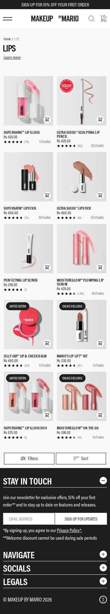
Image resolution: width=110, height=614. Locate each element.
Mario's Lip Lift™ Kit (72, 356)
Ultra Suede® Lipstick (74, 208)
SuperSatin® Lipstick (20, 208)
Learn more (12, 57)
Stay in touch (27, 480)
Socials (17, 567)
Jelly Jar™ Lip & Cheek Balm (25, 356)
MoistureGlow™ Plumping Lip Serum (80, 282)
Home (7, 38)
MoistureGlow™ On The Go (78, 428)
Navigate (19, 554)
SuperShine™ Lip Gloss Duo (25, 428)
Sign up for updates (81, 519)
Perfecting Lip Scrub (21, 280)
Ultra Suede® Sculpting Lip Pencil (78, 134)
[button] (47, 119)
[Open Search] (91, 19)
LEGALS (15, 581)
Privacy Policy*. (69, 530)
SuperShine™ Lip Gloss (22, 132)
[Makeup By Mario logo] (55, 19)
